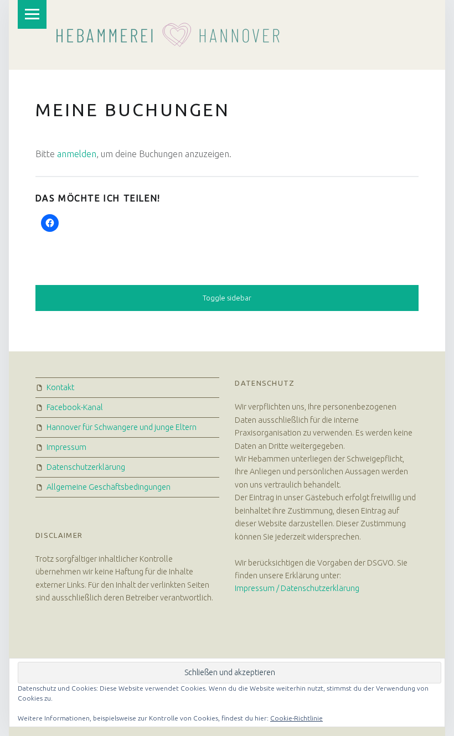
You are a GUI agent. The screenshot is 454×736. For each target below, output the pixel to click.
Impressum (66, 447)
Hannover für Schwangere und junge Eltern (122, 427)
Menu (32, 14)
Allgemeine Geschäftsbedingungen (109, 487)
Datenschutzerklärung (86, 467)
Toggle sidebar (227, 298)
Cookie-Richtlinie (296, 718)
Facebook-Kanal (75, 407)
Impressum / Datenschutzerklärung (297, 588)
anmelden (76, 154)
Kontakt (60, 387)
